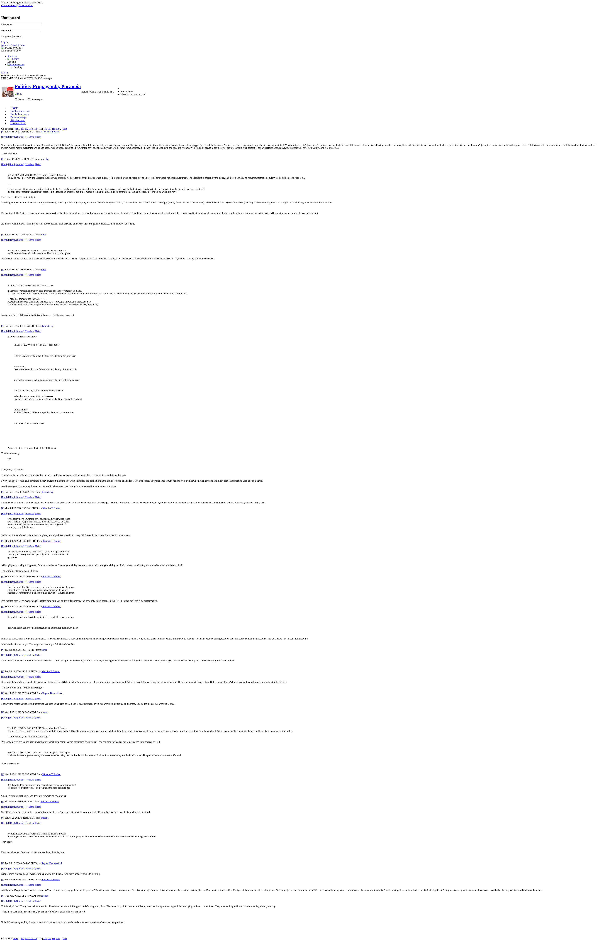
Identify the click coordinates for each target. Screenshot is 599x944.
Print (38, 137)
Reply (5, 137)
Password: (6, 30)
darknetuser (47, 326)
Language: (6, 36)
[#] (2, 131)
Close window (8, 5)
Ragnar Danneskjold (52, 693)
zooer (43, 234)
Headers (29, 137)
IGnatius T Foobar (50, 131)
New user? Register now (13, 45)
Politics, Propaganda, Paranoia (48, 86)
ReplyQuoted (16, 137)
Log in (4, 42)
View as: (125, 94)
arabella (44, 159)
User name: (6, 24)
